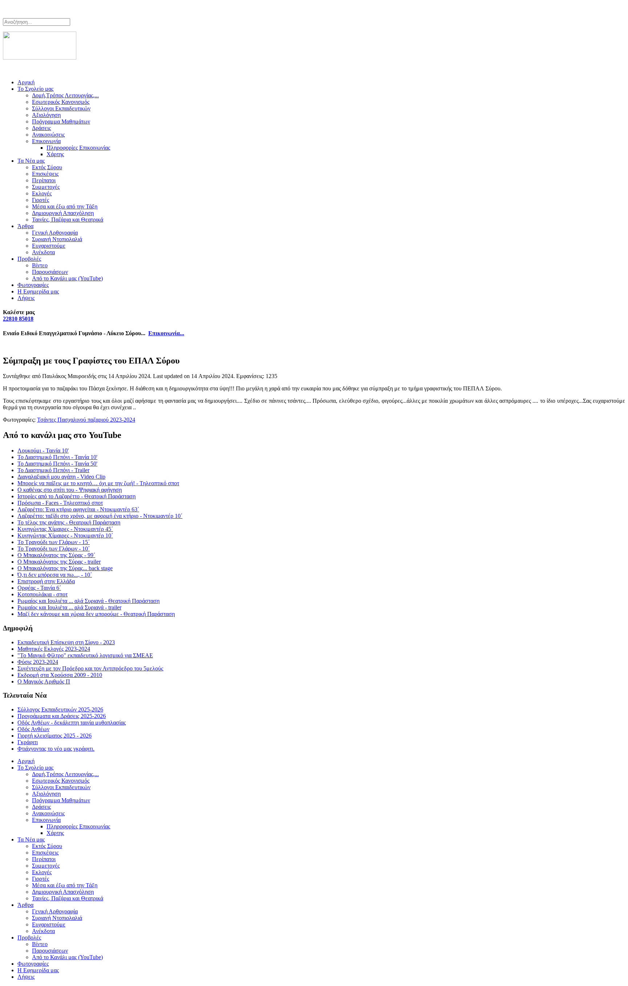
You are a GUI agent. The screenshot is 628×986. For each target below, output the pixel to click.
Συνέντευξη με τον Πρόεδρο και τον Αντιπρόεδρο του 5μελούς (90, 668)
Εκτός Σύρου (47, 167)
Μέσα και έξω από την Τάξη (64, 206)
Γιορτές (40, 200)
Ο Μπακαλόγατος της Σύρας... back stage (65, 568)
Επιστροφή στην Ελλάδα (46, 581)
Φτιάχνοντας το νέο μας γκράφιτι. (55, 749)
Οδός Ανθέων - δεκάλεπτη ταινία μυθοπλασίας (71, 722)
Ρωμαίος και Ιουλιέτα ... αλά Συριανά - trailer (69, 607)
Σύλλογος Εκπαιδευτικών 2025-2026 (60, 709)
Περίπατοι (44, 180)
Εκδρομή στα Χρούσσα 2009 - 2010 (59, 675)
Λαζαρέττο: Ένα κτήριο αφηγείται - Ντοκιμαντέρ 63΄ (78, 509)
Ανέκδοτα (43, 252)
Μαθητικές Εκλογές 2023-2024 (53, 649)
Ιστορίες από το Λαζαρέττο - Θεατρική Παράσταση (76, 496)
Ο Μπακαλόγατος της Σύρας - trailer (59, 562)
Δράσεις (41, 128)
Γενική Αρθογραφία (55, 233)
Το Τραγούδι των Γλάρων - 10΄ (53, 548)
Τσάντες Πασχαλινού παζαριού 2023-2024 (86, 420)
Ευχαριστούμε (48, 246)
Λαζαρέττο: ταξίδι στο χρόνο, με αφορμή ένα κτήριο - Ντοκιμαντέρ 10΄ (99, 516)
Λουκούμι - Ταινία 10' (43, 450)
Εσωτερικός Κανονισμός (60, 102)
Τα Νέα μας (31, 161)
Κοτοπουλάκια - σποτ (42, 594)
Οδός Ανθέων (33, 729)
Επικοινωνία (46, 141)
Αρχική (26, 82)
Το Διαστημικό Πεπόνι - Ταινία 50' (57, 463)
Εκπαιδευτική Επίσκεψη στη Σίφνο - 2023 (66, 642)
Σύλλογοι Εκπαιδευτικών (61, 108)
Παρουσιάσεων (50, 272)
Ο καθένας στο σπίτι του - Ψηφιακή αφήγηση (69, 490)
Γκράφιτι (27, 742)
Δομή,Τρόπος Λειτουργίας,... (65, 95)
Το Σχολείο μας (35, 89)
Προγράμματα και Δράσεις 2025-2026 (61, 716)
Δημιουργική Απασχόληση (63, 213)
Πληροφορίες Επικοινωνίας (78, 148)
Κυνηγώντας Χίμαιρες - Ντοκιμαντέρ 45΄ (65, 529)
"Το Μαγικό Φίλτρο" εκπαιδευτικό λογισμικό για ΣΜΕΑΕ (85, 655)
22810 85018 (18, 319)
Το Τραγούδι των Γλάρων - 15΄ (53, 542)
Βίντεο (40, 265)
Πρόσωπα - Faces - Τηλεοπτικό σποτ (60, 503)
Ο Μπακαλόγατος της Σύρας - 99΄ (56, 555)
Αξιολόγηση (46, 115)
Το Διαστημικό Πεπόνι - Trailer (53, 470)
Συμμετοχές (46, 187)
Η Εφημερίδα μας (38, 291)
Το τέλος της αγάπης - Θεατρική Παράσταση (68, 522)
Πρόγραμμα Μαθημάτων (61, 121)
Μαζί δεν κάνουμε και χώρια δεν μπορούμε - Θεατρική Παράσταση (96, 614)
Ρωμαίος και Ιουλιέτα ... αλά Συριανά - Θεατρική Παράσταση (88, 601)
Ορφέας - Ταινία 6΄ (39, 588)
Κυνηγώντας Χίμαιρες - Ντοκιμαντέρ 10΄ (65, 535)
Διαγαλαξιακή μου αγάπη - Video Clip (61, 477)
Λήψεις (26, 298)
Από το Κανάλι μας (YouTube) (67, 278)
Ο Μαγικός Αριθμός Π (43, 681)
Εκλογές (42, 193)
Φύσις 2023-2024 (37, 662)
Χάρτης (55, 154)
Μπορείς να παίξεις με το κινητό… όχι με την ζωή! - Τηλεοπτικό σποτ (98, 483)
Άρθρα (25, 226)
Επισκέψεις (45, 174)
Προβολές (29, 259)
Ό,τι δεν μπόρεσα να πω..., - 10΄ (54, 575)
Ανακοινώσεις (48, 134)
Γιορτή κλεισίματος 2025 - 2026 (54, 736)
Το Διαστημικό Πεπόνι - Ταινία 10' (57, 457)
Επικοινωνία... (166, 333)
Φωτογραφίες (33, 285)
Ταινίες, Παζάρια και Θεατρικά (67, 219)
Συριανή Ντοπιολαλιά (57, 239)
